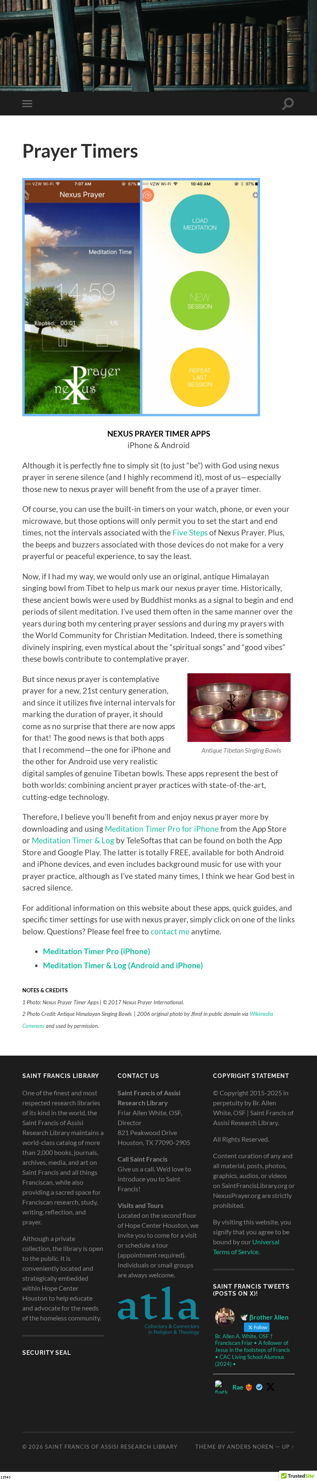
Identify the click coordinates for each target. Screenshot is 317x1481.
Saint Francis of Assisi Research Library (111, 1446)
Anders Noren (250, 1446)
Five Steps (190, 532)
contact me (170, 931)
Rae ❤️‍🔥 (242, 1387)
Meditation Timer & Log (73, 840)
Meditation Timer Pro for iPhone (162, 828)
